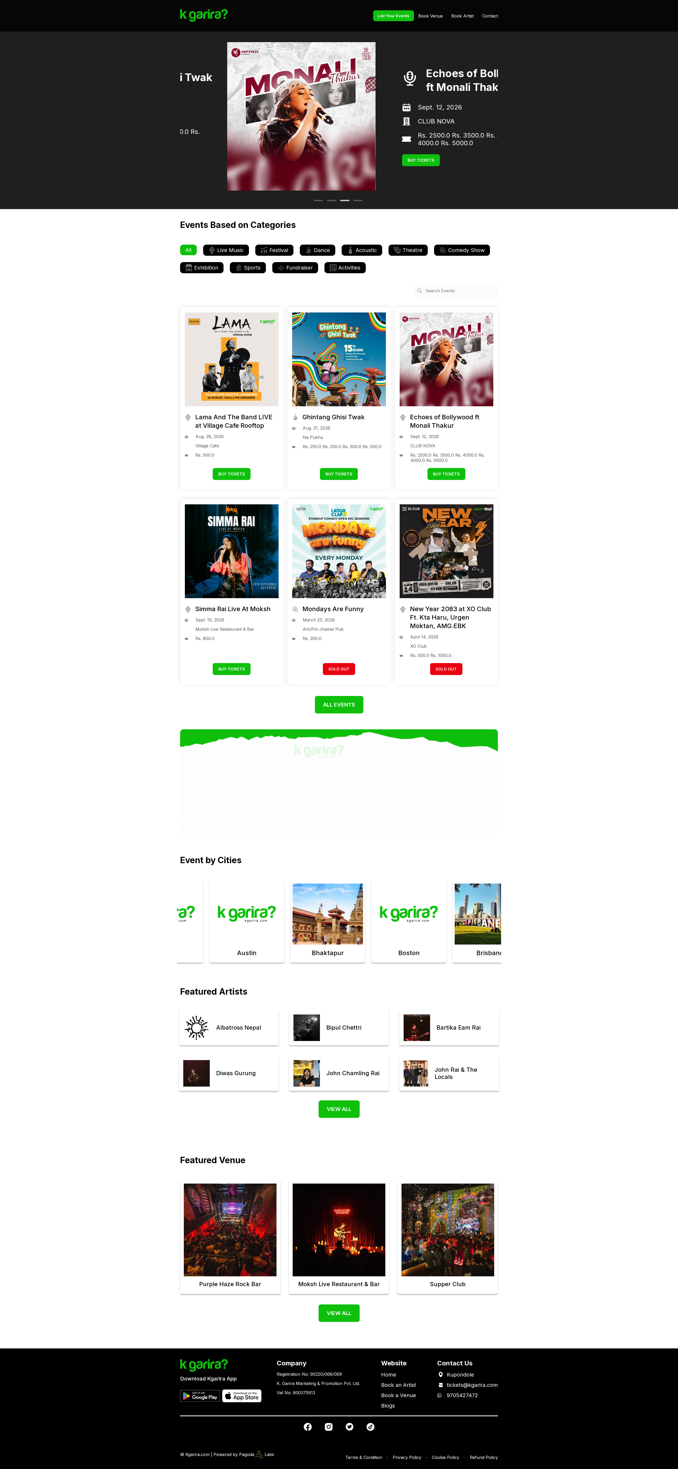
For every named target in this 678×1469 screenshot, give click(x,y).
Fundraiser (299, 267)
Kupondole (460, 1374)
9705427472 (462, 1395)
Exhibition (206, 267)
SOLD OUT (339, 669)
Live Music (230, 250)
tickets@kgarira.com (472, 1385)
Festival (278, 250)
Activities (349, 267)
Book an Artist (398, 1385)
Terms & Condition (363, 1457)
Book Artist (462, 16)
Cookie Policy (445, 1457)
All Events (339, 705)
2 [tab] (329, 202)
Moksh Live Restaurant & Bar (414, 125)
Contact (490, 16)
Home (388, 1374)
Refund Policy (484, 1457)
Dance (322, 250)
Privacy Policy (407, 1457)
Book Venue (430, 16)
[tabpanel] (339, 116)
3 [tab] (343, 202)
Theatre (412, 250)
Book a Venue (398, 1395)
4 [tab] (356, 202)
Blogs (388, 1405)
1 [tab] (316, 202)
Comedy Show (466, 250)
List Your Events (393, 15)
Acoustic (366, 250)
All (188, 250)
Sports (252, 267)
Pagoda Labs (256, 1454)
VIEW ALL (339, 1109)
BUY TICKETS (373, 156)
